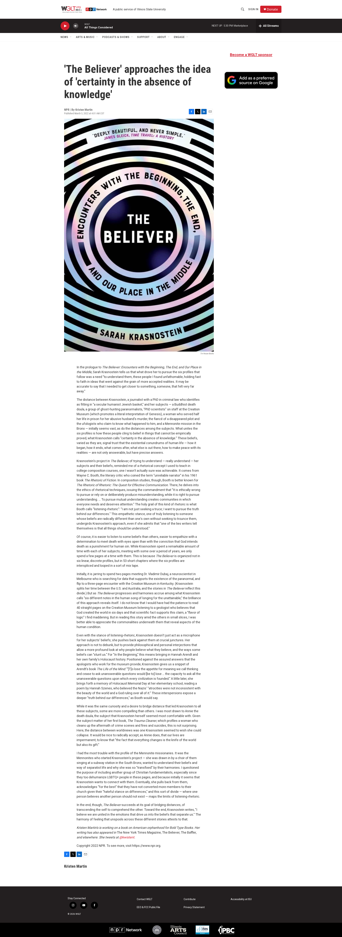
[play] (65, 26)
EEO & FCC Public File (148, 907)
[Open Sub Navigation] (70, 37)
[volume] (76, 26)
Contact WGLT (144, 899)
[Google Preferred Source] (251, 80)
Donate (272, 9)
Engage (179, 37)
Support (143, 37)
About (161, 37)
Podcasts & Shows (115, 37)
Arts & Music (85, 37)
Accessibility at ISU (241, 899)
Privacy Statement (194, 907)
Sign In (253, 9)
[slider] (81, 26)
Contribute (190, 899)
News (64, 37)
